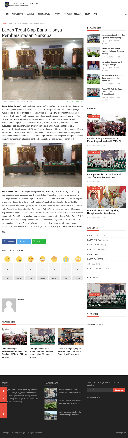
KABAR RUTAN (93, 249)
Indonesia (94, 397)
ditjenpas (105, 41)
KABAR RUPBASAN (95, 259)
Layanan (30, 14)
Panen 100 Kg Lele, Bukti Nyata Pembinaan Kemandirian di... (112, 91)
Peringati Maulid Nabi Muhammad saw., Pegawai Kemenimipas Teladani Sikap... (41, 353)
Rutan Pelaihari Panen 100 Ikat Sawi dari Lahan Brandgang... (70, 402)
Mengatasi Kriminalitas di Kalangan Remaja (112, 63)
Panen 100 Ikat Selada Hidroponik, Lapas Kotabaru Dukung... (113, 51)
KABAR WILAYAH (94, 240)
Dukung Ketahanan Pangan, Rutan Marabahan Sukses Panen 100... (113, 78)
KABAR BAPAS (93, 254)
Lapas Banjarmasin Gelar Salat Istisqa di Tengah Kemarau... (70, 413)
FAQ (95, 14)
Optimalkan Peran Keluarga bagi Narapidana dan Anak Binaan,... (103, 212)
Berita (87, 14)
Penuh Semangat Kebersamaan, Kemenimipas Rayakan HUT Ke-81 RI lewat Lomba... (14, 353)
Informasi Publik (44, 14)
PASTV (57, 14)
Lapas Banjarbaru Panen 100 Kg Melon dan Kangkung (113, 36)
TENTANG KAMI (17, 14)
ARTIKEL (91, 263)
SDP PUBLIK (68, 14)
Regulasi (77, 14)
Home (7, 14)
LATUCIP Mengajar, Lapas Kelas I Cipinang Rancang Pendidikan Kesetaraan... (69, 351)
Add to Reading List (75, 101)
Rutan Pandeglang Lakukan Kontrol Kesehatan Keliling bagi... (71, 391)
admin (21, 299)
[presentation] (117, 287)
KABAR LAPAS (8, 102)
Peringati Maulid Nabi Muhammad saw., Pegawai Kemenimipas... (104, 176)
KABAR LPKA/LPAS (95, 268)
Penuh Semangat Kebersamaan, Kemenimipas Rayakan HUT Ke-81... (105, 140)
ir (102, 57)
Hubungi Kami (121, 432)
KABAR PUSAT (93, 235)
